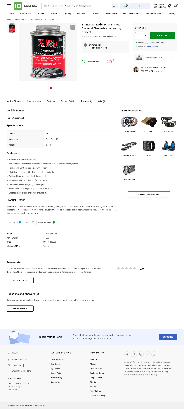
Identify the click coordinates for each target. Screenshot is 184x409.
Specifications (34, 101)
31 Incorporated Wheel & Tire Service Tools (44, 19)
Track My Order (57, 359)
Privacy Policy (56, 378)
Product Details (68, 101)
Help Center (55, 364)
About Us (94, 359)
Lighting (67, 13)
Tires (149, 155)
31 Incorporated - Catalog (29, 222)
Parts (11, 13)
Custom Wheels (129, 131)
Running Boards (129, 155)
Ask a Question (20, 308)
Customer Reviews (97, 373)
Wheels (41, 13)
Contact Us (55, 382)
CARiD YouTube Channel (141, 354)
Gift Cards (94, 382)
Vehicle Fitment (14, 101)
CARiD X (134, 354)
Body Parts (81, 13)
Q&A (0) (102, 101)
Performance (26, 13)
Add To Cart (163, 36)
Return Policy (56, 373)
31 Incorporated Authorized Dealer (46, 222)
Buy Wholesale (96, 391)
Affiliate (93, 364)
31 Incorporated (20, 19)
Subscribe (168, 337)
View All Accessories (148, 195)
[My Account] (170, 6)
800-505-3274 (160, 7)
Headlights (168, 131)
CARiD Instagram (154, 354)
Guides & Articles (97, 368)
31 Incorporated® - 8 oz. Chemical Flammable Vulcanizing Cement (48, 88)
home (9, 19)
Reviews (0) (86, 101)
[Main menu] (9, 6)
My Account (55, 368)
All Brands (94, 387)
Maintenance (111, 13)
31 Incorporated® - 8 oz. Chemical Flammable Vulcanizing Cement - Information (14, 222)
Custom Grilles (129, 180)
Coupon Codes (96, 378)
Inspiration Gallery (97, 396)
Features (51, 101)
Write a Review (20, 280)
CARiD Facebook (127, 354)
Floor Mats (148, 131)
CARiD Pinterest (147, 354)
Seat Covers (169, 155)
